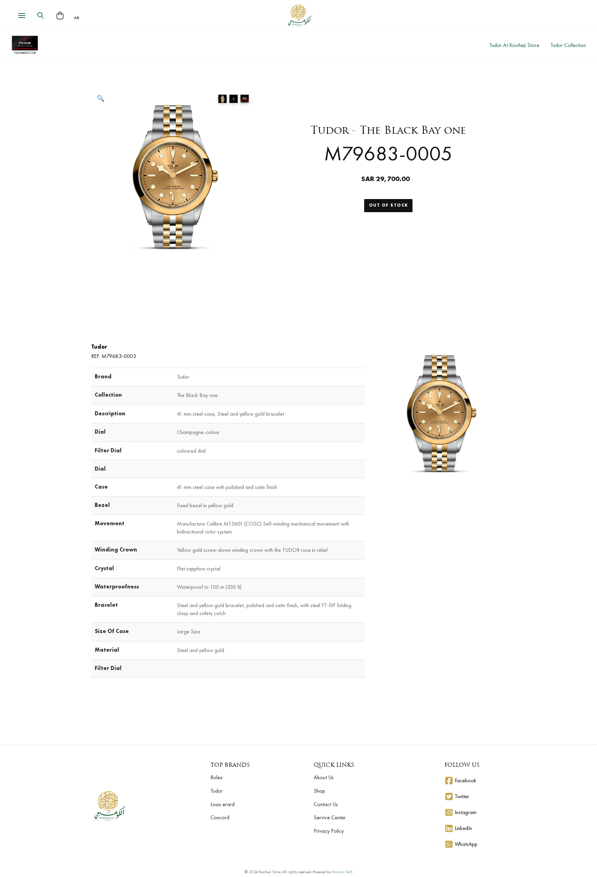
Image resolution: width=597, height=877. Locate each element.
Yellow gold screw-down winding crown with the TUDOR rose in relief (252, 550)
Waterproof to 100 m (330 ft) (209, 587)
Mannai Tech (342, 872)
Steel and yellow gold (200, 650)
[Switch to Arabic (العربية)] (76, 17)
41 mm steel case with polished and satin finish (227, 487)
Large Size (188, 631)
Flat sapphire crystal (198, 568)
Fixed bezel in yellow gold (205, 505)
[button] (21, 15)
